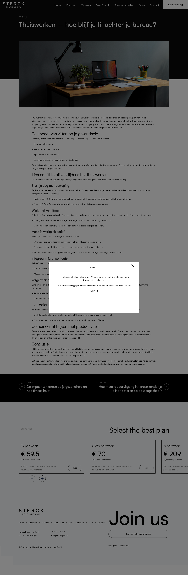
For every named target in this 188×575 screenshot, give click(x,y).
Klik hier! (94, 290)
